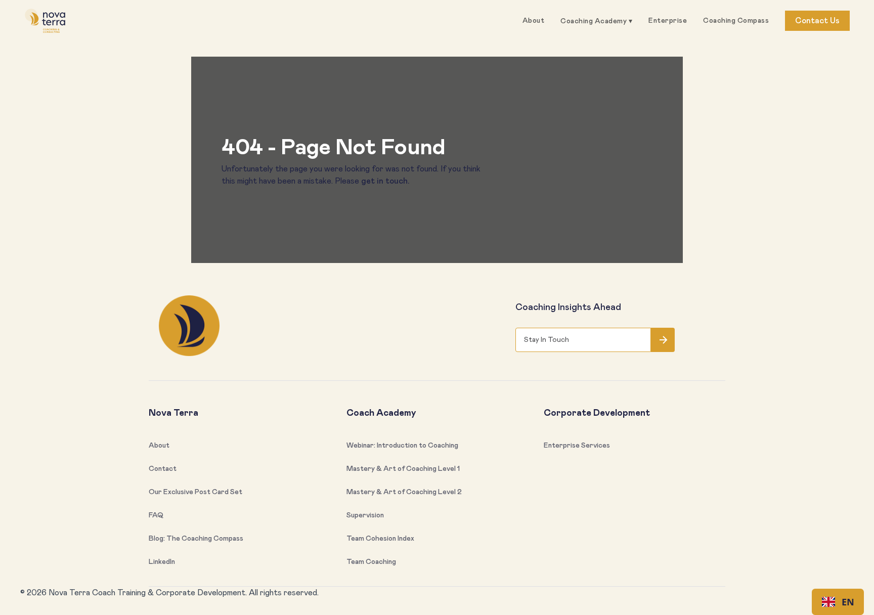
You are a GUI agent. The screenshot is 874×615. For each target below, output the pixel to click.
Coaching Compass (736, 20)
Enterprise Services (577, 445)
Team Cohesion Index (380, 538)
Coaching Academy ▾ (596, 21)
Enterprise (667, 20)
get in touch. (385, 181)
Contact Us (817, 21)
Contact (163, 468)
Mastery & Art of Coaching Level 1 (403, 468)
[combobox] (838, 602)
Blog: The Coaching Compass (196, 538)
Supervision (365, 515)
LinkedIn (162, 561)
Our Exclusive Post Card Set (195, 492)
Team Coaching (371, 561)
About (533, 20)
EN (848, 602)
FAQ (156, 515)
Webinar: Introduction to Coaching (402, 445)
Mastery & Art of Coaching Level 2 (404, 492)
